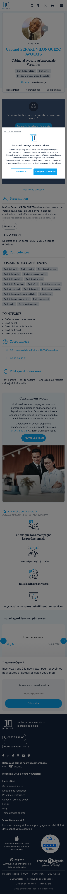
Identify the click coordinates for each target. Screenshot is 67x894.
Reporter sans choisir (12, 131)
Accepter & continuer (45, 172)
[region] (33, 153)
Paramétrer (21, 172)
